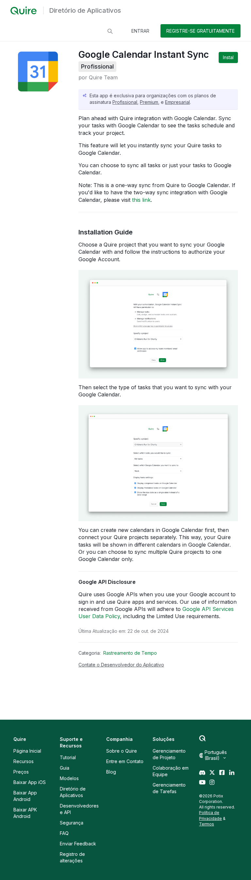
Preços (21, 772)
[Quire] (23, 11)
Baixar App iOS (29, 782)
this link (141, 200)
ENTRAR (140, 31)
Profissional (124, 102)
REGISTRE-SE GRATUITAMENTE (200, 31)
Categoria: (89, 653)
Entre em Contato (124, 761)
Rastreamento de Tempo (130, 653)
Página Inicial (27, 751)
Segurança (71, 822)
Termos (206, 824)
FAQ (64, 833)
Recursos (23, 761)
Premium (149, 102)
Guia (64, 768)
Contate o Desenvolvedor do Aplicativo (121, 664)
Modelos (69, 778)
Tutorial (68, 757)
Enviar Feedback (78, 843)
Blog (111, 772)
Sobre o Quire (121, 751)
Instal (228, 57)
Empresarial (177, 102)
